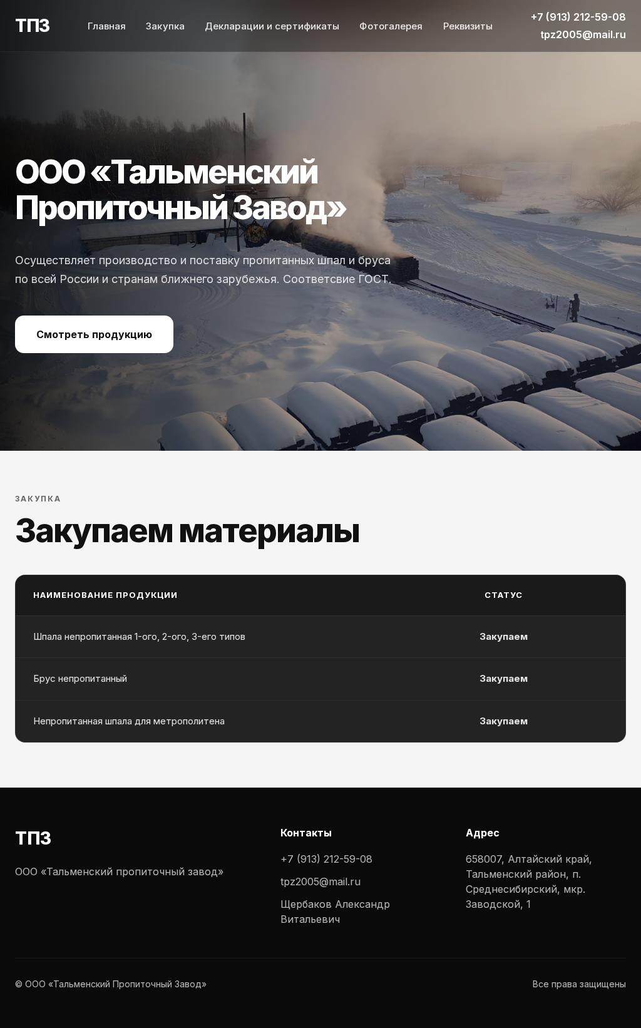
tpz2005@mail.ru (583, 34)
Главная (107, 26)
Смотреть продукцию (94, 334)
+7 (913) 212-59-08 (578, 17)
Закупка (165, 26)
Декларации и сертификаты (272, 26)
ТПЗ (32, 25)
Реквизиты (468, 26)
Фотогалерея (391, 26)
